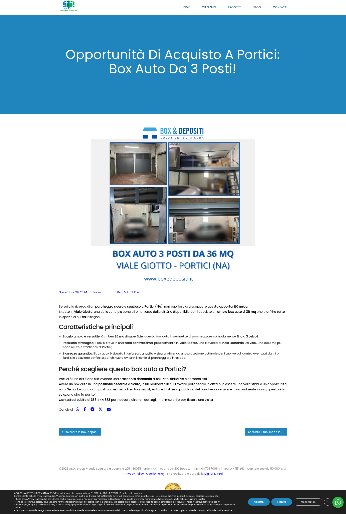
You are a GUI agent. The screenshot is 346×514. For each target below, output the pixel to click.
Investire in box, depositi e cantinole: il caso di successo (83, 432)
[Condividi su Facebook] (85, 409)
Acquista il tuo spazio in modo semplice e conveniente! (267, 432)
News (98, 292)
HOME (186, 7)
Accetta (259, 502)
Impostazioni (308, 502)
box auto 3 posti (129, 292)
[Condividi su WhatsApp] (78, 409)
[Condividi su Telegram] (93, 409)
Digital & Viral (213, 474)
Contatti (280, 7)
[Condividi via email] (109, 409)
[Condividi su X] (101, 409)
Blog (257, 7)
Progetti (234, 7)
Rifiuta (281, 502)
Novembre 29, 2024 (73, 292)
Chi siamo (209, 7)
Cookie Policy (155, 474)
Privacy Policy (134, 474)
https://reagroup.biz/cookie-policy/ (203, 501)
